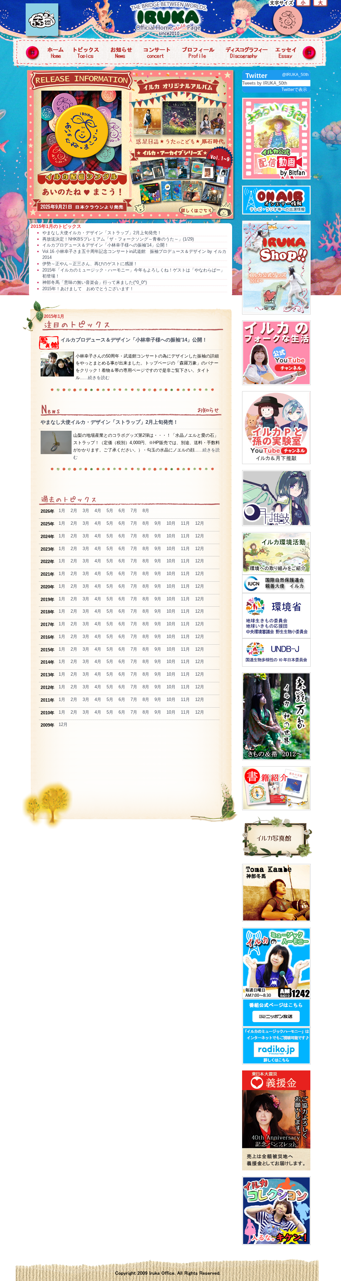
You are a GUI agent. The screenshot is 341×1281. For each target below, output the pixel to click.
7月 (134, 510)
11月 (185, 523)
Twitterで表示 (294, 89)
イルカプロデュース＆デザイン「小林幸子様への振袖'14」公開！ (105, 245)
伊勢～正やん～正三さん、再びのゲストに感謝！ (90, 263)
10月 (171, 523)
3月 (86, 510)
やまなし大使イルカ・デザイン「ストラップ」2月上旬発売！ (102, 232)
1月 (62, 510)
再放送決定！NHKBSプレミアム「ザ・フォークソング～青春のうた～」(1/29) (118, 239)
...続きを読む (97, 377)
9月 (158, 523)
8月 (146, 510)
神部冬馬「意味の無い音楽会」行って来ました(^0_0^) (94, 282)
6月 (122, 510)
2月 (74, 510)
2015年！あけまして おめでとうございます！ (88, 288)
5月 (110, 510)
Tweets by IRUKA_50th (264, 83)
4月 (98, 510)
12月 (199, 523)
